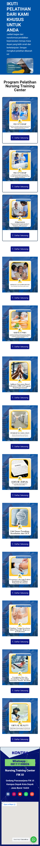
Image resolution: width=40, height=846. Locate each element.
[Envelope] (32, 794)
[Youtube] (20, 794)
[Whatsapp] (26, 794)
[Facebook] (8, 794)
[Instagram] (14, 794)
